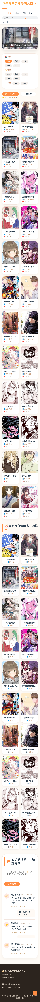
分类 (24, 13)
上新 (30, 13)
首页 (9, 13)
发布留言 (12, 884)
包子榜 (16, 13)
